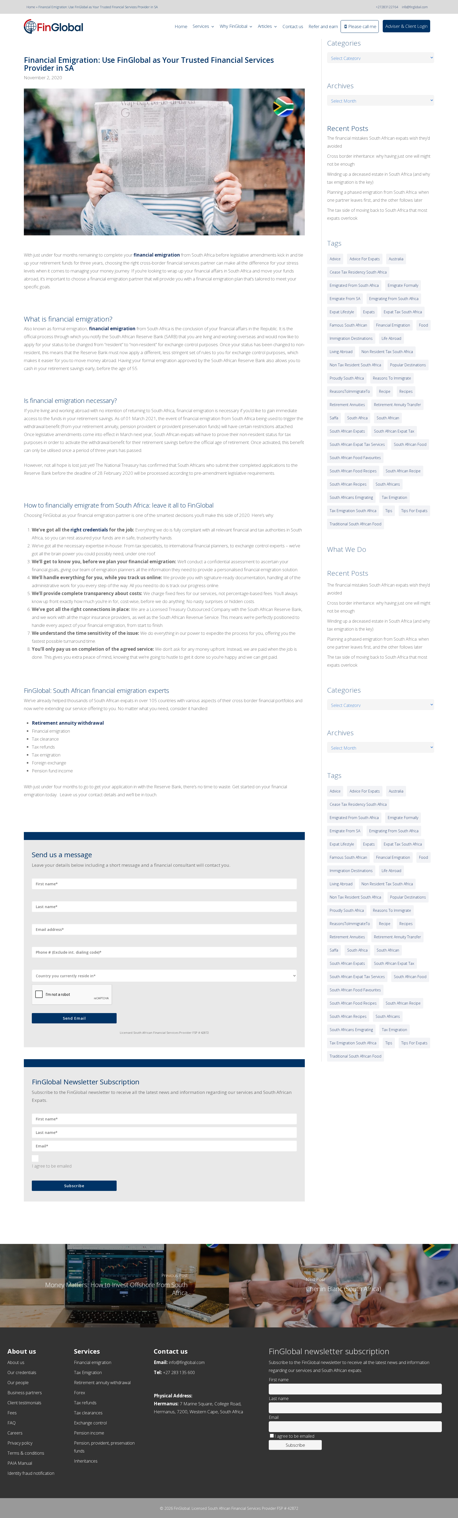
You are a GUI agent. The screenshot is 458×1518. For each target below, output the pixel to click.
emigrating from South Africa (394, 298)
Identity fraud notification (30, 1473)
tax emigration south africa (353, 510)
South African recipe (403, 470)
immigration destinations (351, 338)
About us (15, 1362)
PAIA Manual (19, 1463)
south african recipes (348, 484)
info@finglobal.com (415, 7)
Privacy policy (19, 1443)
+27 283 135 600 (179, 1372)
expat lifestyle (342, 311)
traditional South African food (355, 523)
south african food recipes (353, 470)
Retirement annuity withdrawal (68, 723)
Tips (388, 510)
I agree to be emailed (52, 1166)
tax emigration (394, 497)
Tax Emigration (88, 1372)
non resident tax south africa (387, 351)
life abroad (391, 338)
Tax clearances (88, 1413)
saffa (334, 417)
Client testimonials (24, 1403)
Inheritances (86, 1461)
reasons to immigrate (392, 378)
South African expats (347, 431)
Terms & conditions (25, 1453)
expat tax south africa (403, 311)
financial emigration (157, 255)
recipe (384, 391)
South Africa (357, 417)
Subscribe (74, 1185)
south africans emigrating (351, 497)
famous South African (348, 325)
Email (274, 1417)
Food (423, 325)
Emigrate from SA (345, 298)
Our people (18, 1382)
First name (279, 1380)
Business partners (24, 1393)
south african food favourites (355, 457)
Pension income (89, 1433)
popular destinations (408, 364)
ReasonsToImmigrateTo (350, 391)
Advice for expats (365, 258)
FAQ (11, 1423)
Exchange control (90, 1423)
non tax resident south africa (355, 364)
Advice (335, 258)
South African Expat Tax (394, 431)
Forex (79, 1393)
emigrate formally (403, 285)
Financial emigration (92, 1362)
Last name (279, 1398)
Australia (396, 258)
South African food (410, 444)
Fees (12, 1413)
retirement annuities (347, 404)
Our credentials (21, 1372)
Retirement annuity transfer (397, 404)
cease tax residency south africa (358, 272)
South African (388, 417)
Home (31, 7)
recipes (406, 391)
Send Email (74, 1018)
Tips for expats (414, 510)
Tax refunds (85, 1403)
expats (369, 311)
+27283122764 (387, 7)
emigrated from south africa (354, 285)
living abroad (341, 351)
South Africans (388, 484)
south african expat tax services (357, 444)
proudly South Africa (347, 378)
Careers (15, 1433)
